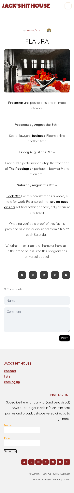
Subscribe (10, 451)
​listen (8, 376)
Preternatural (18, 103)
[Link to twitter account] (31, 462)
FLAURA (37, 41)
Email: (8, 438)
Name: (8, 425)
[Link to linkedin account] (53, 462)
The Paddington (21, 169)
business (38, 136)
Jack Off (13, 196)
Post (64, 338)
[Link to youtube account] (60, 462)
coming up (12, 382)
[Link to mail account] (24, 462)
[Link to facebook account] (45, 462)
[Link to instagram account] (38, 462)
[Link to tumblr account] (67, 462)
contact (10, 371)
